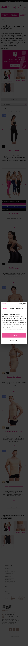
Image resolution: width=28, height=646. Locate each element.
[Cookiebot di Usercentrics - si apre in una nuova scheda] (19, 304)
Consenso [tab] (4, 308)
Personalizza (13, 340)
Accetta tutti (14, 335)
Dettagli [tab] (12, 308)
